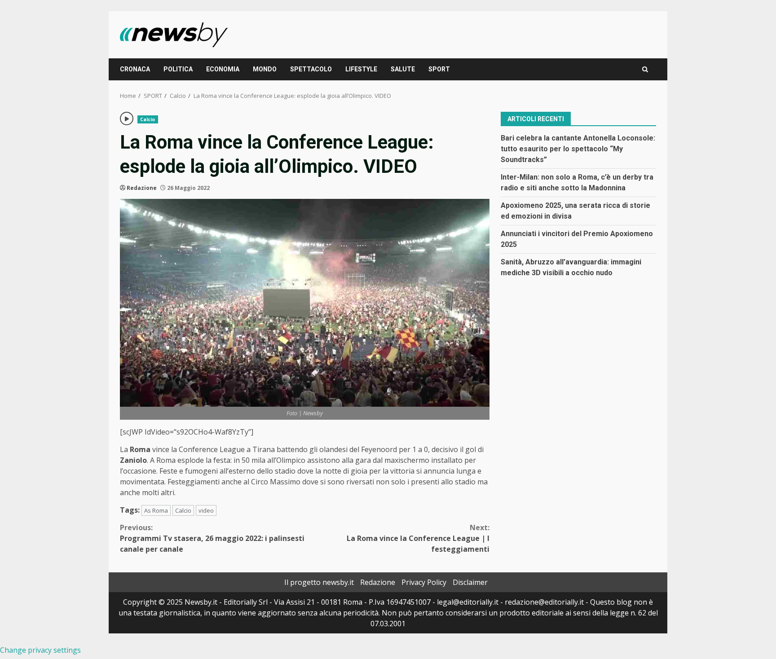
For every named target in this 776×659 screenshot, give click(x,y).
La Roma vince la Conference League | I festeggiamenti (418, 538)
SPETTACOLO (311, 69)
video (206, 510)
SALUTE (403, 69)
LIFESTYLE (361, 69)
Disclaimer (470, 582)
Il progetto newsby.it (319, 582)
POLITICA (178, 69)
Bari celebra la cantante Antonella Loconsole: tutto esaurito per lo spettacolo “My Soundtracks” (578, 148)
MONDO (265, 69)
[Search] (645, 69)
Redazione (142, 188)
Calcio (147, 119)
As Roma (156, 510)
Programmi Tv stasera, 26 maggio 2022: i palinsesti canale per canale (212, 538)
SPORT (439, 69)
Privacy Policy (423, 582)
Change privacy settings (40, 650)
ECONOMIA (222, 69)
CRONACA (135, 69)
